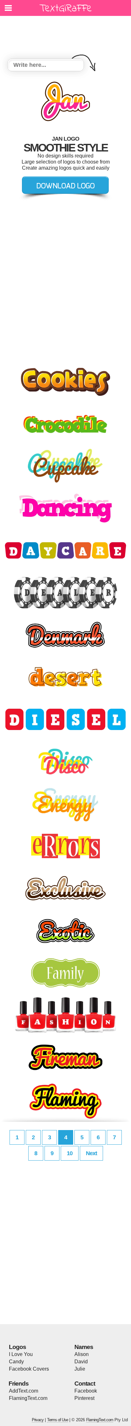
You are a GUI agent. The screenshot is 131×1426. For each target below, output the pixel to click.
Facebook (85, 1391)
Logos (17, 1347)
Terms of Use (57, 1419)
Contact (84, 1383)
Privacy (38, 1419)
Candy (16, 1361)
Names (83, 1347)
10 (69, 1153)
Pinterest (84, 1398)
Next (91, 1153)
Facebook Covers (29, 1369)
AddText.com (23, 1391)
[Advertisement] (67, 33)
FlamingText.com (28, 1398)
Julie (79, 1369)
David (81, 1361)
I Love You (21, 1354)
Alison (81, 1354)
